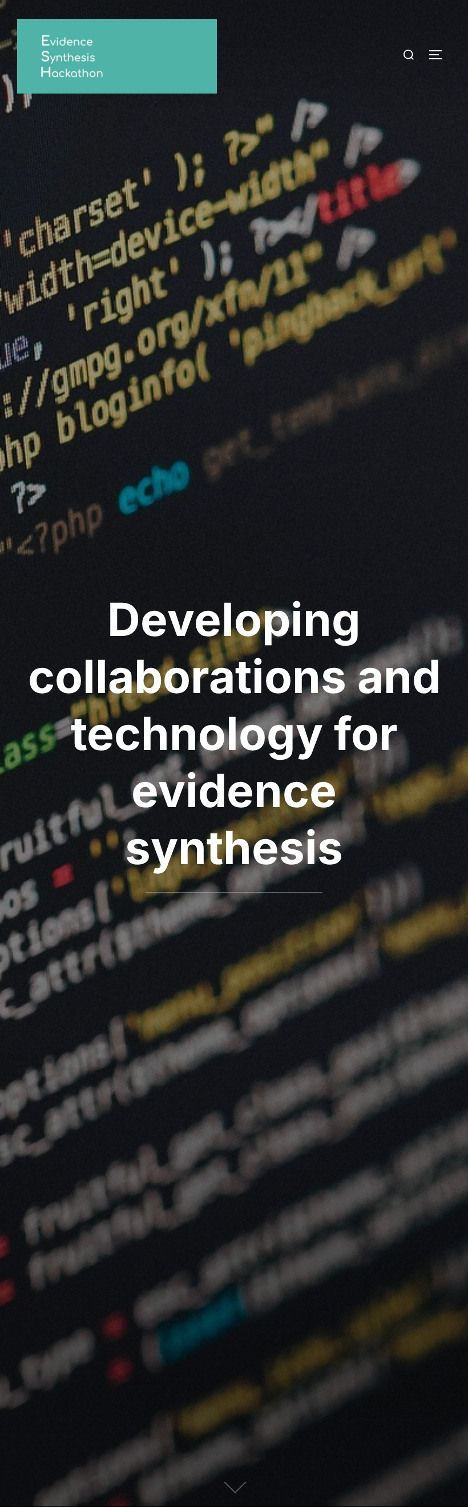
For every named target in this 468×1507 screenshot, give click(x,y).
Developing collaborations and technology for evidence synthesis (234, 733)
